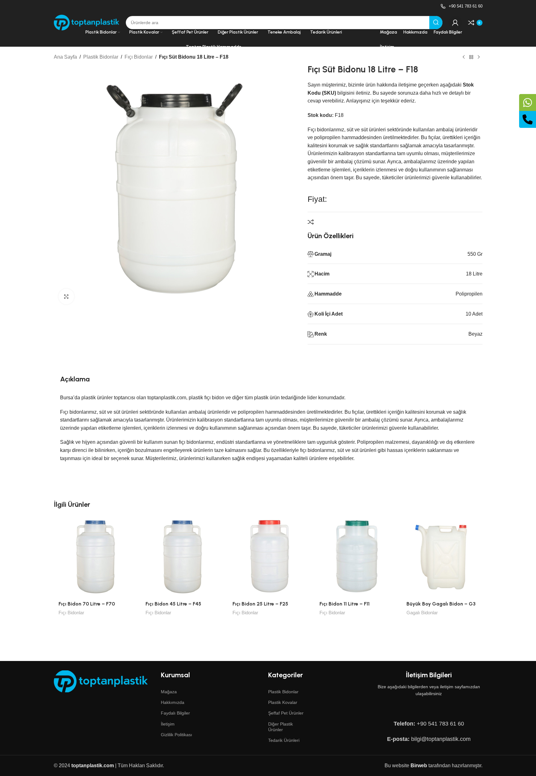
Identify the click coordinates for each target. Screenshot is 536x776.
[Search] (435, 22)
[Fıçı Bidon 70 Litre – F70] (94, 556)
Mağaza (169, 691)
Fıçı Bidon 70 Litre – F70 (87, 604)
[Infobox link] (461, 6)
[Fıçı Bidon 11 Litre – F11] (355, 556)
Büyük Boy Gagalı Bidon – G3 (441, 604)
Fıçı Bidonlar (139, 57)
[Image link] (101, 681)
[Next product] (478, 57)
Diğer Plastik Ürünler (280, 726)
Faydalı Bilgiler (175, 713)
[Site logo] (87, 22)
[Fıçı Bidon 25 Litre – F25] (268, 556)
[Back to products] (471, 57)
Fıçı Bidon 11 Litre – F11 (344, 604)
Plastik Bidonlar (100, 57)
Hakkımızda (172, 702)
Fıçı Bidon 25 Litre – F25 (260, 604)
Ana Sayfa (65, 57)
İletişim (168, 723)
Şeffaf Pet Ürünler (286, 713)
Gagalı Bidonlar (422, 612)
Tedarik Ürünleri (283, 740)
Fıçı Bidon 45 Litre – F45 (173, 604)
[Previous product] (463, 57)
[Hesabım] (455, 22)
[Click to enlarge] (66, 296)
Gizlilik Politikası (176, 734)
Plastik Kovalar (282, 702)
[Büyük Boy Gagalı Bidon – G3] (442, 556)
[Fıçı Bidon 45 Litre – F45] (181, 556)
